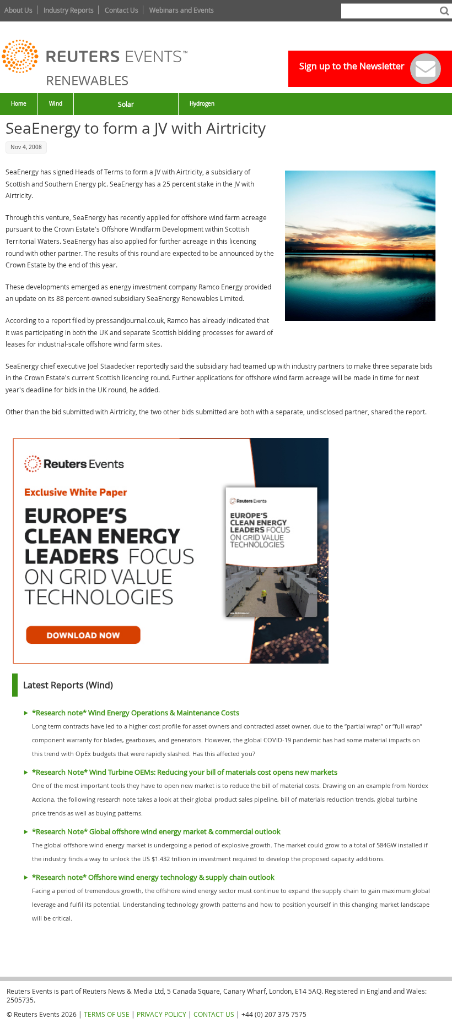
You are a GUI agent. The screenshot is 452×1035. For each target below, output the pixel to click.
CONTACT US (213, 1014)
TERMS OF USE (107, 1014)
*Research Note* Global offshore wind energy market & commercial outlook (156, 831)
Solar (126, 104)
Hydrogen (202, 103)
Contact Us (121, 10)
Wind (55, 103)
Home (18, 103)
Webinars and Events (181, 10)
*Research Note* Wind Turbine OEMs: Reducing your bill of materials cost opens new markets (184, 772)
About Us (18, 10)
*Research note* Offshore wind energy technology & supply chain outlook (153, 877)
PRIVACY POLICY (161, 1014)
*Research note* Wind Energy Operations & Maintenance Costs (135, 713)
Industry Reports (69, 10)
